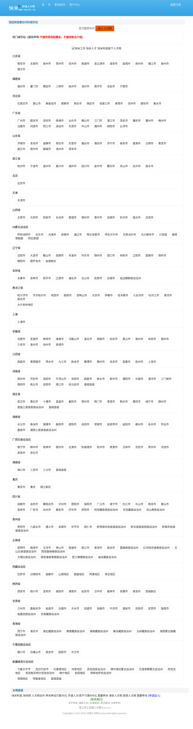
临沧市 (111, 547)
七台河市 (138, 295)
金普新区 (51, 261)
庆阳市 (139, 608)
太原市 (21, 217)
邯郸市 (65, 103)
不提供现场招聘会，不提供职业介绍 (61, 37)
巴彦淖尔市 (129, 234)
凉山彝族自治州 (155, 509)
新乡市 (101, 378)
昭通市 (73, 547)
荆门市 (98, 401)
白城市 (111, 278)
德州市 (34, 148)
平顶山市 (61, 378)
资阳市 (85, 509)
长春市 (21, 278)
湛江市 (111, 120)
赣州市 (101, 361)
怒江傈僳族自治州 (82, 557)
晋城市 (73, 217)
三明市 (60, 86)
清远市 (60, 126)
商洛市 (137, 591)
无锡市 (34, 63)
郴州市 (139, 424)
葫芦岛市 (35, 261)
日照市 (149, 143)
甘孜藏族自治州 (132, 509)
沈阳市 (21, 255)
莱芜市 (162, 143)
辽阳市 (137, 255)
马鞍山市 (74, 338)
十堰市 (47, 401)
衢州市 (111, 166)
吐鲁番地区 (60, 669)
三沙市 (47, 469)
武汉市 (21, 401)
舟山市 (124, 166)
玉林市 (126, 447)
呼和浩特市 (24, 234)
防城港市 (86, 447)
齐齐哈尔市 (39, 295)
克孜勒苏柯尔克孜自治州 (39, 672)
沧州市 (132, 103)
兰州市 (21, 608)
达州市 (47, 509)
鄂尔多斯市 (93, 234)
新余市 (75, 361)
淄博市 (47, 143)
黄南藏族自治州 (75, 631)
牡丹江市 (154, 295)
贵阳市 (21, 526)
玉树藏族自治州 (145, 631)
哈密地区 (77, 669)
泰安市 (124, 143)
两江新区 (45, 486)
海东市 (34, 631)
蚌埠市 (47, 338)
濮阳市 (126, 378)
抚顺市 (60, 255)
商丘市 (34, 384)
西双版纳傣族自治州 (53, 551)
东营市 (73, 143)
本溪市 (73, 255)
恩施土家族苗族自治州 (30, 407)
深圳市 (47, 120)
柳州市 (34, 447)
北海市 (73, 447)
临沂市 (21, 148)
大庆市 (96, 295)
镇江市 (152, 63)
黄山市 (126, 338)
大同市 (34, 217)
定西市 (152, 608)
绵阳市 (88, 504)
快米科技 (17, 695)
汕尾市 (21, 126)
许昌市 (139, 378)
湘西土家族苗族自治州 (43, 429)
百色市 (139, 447)
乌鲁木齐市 (24, 669)
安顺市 (62, 526)
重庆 (32, 486)
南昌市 (21, 361)
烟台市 (85, 143)
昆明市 (21, 547)
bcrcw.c (102, 713)
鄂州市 (85, 401)
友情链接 (94, 703)
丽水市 (149, 166)
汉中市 (98, 591)
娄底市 (21, 429)
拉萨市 (21, 574)
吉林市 (34, 278)
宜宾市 (21, 509)
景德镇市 (35, 361)
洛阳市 (47, 378)
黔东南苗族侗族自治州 (144, 526)
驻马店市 (74, 384)
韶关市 (34, 120)
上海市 (21, 321)
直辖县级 (89, 384)
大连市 (34, 255)
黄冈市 (137, 401)
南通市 (85, 63)
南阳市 (21, 384)
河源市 (34, 126)
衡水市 (157, 103)
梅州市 (162, 120)
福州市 (21, 86)
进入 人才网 (105, 28)
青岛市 (34, 143)
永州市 (152, 424)
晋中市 (98, 217)
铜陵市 (101, 338)
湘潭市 (47, 424)
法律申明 (115, 703)
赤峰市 (65, 234)
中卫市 (75, 652)
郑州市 (21, 378)
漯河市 (152, 378)
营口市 (111, 255)
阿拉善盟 (33, 238)
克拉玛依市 (42, 669)
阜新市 (124, 255)
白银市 (62, 608)
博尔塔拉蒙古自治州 (122, 669)
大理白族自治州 (26, 557)
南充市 (152, 504)
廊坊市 (145, 103)
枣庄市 (60, 143)
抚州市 (139, 361)
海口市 (21, 469)
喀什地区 (64, 672)
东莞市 (73, 126)
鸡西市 (55, 295)
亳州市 (34, 344)
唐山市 (37, 103)
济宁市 (111, 143)
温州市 (47, 166)
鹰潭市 (88, 361)
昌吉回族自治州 (96, 669)
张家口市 (105, 103)
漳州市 (85, 86)
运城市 (111, 217)
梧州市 (60, 447)
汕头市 (73, 120)
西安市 (21, 591)
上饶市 (152, 361)
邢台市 (78, 103)
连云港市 (99, 63)
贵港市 (114, 447)
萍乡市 (50, 361)
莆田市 (47, 86)
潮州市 (98, 126)
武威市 (88, 608)
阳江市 (47, 126)
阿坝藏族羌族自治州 (106, 509)
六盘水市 (35, 526)
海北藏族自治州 (52, 631)
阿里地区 (94, 574)
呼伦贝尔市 (111, 234)
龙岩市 (111, 86)
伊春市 (109, 295)
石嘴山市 (35, 652)
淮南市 (60, 338)
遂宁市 (114, 504)
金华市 (98, 166)
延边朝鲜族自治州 (130, 278)
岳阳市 (85, 424)
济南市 (21, 143)
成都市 (21, 504)
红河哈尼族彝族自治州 (156, 547)
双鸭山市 (82, 295)
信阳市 (47, 384)
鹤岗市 (68, 295)
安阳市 (75, 378)
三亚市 (34, 469)
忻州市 (124, 217)
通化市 (73, 278)
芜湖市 (34, 338)
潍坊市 (98, 143)
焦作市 (114, 378)
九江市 (62, 361)
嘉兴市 (60, 166)
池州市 (47, 344)
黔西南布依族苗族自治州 (111, 526)
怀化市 (165, 424)
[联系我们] (96, 699)
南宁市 (21, 447)
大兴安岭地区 (25, 304)
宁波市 (34, 166)
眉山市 (165, 504)
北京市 (21, 183)
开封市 (34, 378)
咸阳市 (60, 591)
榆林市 (111, 591)
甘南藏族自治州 (50, 614)
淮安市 (114, 63)
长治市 (60, 217)
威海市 (137, 143)
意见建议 (105, 703)
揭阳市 (111, 126)
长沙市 (21, 424)
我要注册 (175, 4)
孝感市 (111, 401)
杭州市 (21, 166)
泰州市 (165, 63)
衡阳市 (60, 424)
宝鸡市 (47, 591)
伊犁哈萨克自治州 (100, 672)
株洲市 (34, 424)
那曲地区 (79, 574)
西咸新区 (151, 591)
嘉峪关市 (35, 608)
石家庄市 (22, 103)
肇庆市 (137, 120)
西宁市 (21, 631)
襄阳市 (73, 401)
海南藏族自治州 (99, 631)
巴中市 (73, 509)
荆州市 (124, 401)
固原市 (62, 652)
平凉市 (114, 608)
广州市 (21, 120)
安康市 (124, 591)
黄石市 (34, 401)
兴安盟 (163, 234)
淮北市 (88, 338)
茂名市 (124, 120)
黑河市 (168, 295)
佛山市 (85, 120)
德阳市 (75, 504)
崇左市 (34, 452)
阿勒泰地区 (39, 678)
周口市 (60, 384)
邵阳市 (73, 424)
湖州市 (73, 166)
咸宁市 (149, 401)
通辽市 (78, 234)
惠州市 (149, 120)
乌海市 (52, 234)
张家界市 (112, 424)
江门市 (98, 120)
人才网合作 (38, 695)
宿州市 (165, 338)
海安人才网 (115, 695)
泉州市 (73, 86)
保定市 (91, 103)
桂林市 (47, 447)
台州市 (137, 166)
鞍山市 (47, 255)
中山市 (85, 126)
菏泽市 (73, 148)
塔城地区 (22, 678)
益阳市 (126, 424)
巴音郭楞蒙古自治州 (151, 669)
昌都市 (50, 574)
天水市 (75, 608)
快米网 (27, 695)
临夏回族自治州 (26, 614)
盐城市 (126, 63)
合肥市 (21, 338)
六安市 (21, 344)
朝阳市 (21, 261)
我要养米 (103, 695)
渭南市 (73, 591)
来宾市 (21, 452)
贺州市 (152, 447)
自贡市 (34, 504)
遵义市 (50, 526)
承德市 (119, 103)
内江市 (126, 504)
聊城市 (47, 148)
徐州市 (47, 63)
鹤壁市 (88, 378)
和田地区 (80, 672)
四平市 (47, 278)
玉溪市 (47, 547)
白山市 (85, 278)
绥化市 (21, 299)
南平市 (98, 86)
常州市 (60, 63)
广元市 (101, 504)
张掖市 (101, 608)
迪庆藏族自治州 (107, 557)
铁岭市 (162, 255)
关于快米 (72, 703)
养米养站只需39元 (56, 695)
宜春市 (126, 361)
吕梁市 (149, 217)
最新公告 (83, 703)
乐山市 (139, 504)
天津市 (21, 200)
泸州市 (62, 504)
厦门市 (34, 86)
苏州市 (73, 63)
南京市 (21, 63)
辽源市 (60, 278)
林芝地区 (110, 574)
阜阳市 (152, 338)
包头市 (39, 234)
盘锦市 (149, 255)
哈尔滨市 (22, 295)
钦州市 (101, 447)
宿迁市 (21, 69)
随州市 (162, 401)
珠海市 (60, 120)
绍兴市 (85, 166)
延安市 (85, 591)
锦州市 (98, 255)
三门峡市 (166, 378)
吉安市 (114, 361)
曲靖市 (34, 547)
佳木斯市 (123, 295)
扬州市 (139, 63)
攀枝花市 (48, 504)
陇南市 (165, 608)
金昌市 (50, 608)
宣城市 (60, 344)
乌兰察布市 (147, 234)
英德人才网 (129, 695)
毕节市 (75, 526)
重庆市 (21, 486)
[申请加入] (154, 695)
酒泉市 (126, 608)
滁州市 (139, 338)
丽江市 (85, 547)
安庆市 (114, 338)
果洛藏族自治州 (122, 631)
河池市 (165, 447)
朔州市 (85, 217)
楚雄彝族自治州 (129, 547)
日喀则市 (35, 574)
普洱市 (98, 547)
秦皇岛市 (51, 103)
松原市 (98, 278)
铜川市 (34, 591)
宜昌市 (60, 401)
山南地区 (63, 574)
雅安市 (60, 509)
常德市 (98, 424)
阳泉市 (47, 217)
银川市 (21, 652)
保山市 (60, 547)
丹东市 (85, 255)
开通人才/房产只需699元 (82, 695)
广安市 (34, 509)
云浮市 (124, 126)
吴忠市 (50, 652)
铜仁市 (88, 526)
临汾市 (137, 217)
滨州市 (60, 148)
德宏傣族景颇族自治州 (54, 557)
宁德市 (124, 86)
